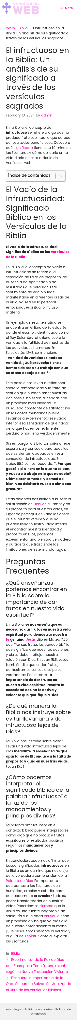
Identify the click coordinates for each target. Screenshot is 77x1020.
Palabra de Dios (19, 880)
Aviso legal (14, 1009)
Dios (37, 504)
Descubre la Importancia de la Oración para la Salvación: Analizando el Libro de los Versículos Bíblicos (38, 983)
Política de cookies (38, 1009)
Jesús (31, 639)
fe (7, 639)
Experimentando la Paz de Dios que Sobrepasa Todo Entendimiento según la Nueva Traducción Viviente (37, 965)
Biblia (23, 28)
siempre (46, 906)
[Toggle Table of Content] (57, 176)
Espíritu (31, 936)
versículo (51, 916)
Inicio (10, 28)
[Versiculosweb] (20, 8)
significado (23, 147)
